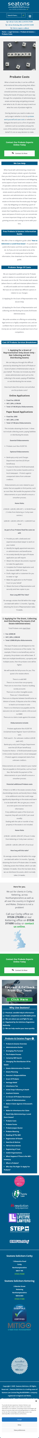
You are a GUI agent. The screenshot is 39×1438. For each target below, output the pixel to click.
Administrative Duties (14, 1047)
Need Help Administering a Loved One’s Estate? (17, 1115)
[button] (36, 1401)
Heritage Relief (11, 1082)
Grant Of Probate (12, 1079)
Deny (19, 1425)
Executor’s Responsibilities (16, 1075)
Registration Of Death (14, 1138)
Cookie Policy (13, 1435)
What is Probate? (12, 1163)
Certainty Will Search (14, 1058)
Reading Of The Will (13, 1135)
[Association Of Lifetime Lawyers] (19, 1217)
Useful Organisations (14, 1153)
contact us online (24, 925)
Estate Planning (12, 1072)
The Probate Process (13, 1054)
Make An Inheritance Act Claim (17, 1110)
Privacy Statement (23, 1435)
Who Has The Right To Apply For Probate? (17, 1168)
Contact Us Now (21, 153)
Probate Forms (11, 1124)
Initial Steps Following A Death (17, 1089)
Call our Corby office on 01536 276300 (21, 22)
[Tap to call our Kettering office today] (11, 28)
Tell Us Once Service (13, 1145)
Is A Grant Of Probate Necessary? (18, 1097)
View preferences (19, 1430)
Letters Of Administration (15, 1100)
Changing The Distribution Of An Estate (17, 1063)
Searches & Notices (13, 1142)
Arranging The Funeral (14, 1051)
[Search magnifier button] (23, 15)
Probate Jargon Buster (14, 1128)
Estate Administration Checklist (18, 1068)
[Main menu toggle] (30, 16)
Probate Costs (11, 1121)
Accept (19, 1419)
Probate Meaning (12, 1131)
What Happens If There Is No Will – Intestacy (18, 1158)
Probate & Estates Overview (16, 1044)
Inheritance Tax (12, 1086)
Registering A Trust (13, 1149)
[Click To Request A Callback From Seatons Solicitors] (19, 992)
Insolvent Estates (12, 1093)
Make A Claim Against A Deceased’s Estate (18, 1105)
